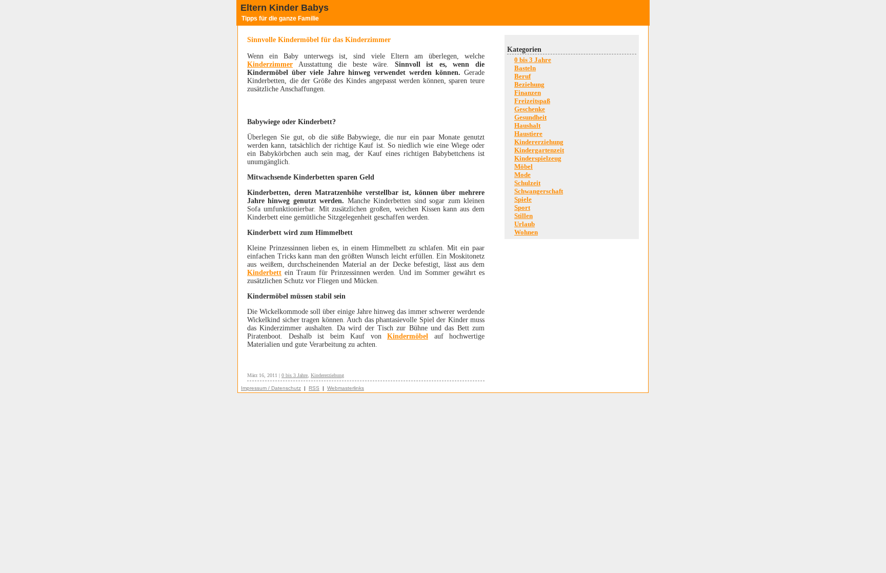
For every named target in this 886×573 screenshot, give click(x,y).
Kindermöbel (407, 336)
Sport (522, 207)
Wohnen (526, 232)
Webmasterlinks (345, 388)
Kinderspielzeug (537, 158)
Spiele (523, 199)
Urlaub (524, 224)
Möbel (523, 166)
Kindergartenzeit (539, 150)
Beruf (522, 76)
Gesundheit (530, 117)
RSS (314, 388)
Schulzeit (527, 183)
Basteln (525, 68)
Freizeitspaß (532, 101)
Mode (522, 175)
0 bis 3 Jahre (294, 375)
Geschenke (529, 109)
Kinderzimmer (270, 64)
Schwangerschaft (538, 191)
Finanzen (527, 92)
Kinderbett (264, 272)
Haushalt (527, 125)
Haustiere (528, 133)
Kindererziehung (327, 375)
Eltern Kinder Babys (284, 8)
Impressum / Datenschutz (271, 388)
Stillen (523, 216)
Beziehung (529, 84)
